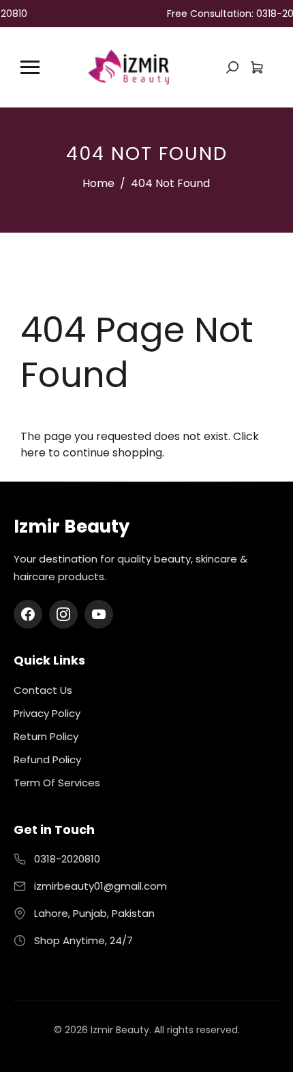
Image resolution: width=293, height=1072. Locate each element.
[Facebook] (28, 614)
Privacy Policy (47, 713)
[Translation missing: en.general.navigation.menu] (30, 67)
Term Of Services (57, 782)
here (33, 452)
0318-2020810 (67, 859)
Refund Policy (47, 759)
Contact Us (43, 690)
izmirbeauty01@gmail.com (100, 886)
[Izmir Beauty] (128, 66)
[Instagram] (63, 614)
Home (98, 183)
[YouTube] (98, 614)
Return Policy (46, 736)
